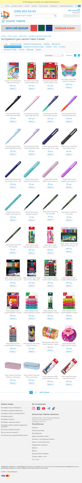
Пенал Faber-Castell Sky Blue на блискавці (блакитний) (32, 377)
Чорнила (47, 44)
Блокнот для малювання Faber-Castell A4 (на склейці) (13, 82)
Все (6, 44)
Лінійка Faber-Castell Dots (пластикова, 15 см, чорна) (69, 148)
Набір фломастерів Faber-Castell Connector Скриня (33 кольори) (50, 344)
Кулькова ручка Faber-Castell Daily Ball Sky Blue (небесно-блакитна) (13, 148)
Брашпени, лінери (10, 49)
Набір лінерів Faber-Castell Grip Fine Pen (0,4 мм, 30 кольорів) (13, 280)
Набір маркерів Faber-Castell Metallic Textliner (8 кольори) (13, 345)
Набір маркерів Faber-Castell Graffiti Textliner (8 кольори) (69, 280)
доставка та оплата (17, 6)
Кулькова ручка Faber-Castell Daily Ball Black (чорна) (13, 115)
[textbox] (34, 15)
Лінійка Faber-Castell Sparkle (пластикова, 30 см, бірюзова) (13, 214)
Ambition (49, 47)
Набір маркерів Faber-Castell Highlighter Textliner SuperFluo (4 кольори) (69, 312)
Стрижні (38, 49)
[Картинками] (75, 55)
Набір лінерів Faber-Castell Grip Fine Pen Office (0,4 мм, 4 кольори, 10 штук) (31, 280)
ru (76, 6)
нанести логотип (43, 6)
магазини (34, 6)
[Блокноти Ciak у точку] (41, 29)
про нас (7, 6)
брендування (53, 6)
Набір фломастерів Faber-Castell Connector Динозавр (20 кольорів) (31, 345)
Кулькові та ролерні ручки (33, 44)
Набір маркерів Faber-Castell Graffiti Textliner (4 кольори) (50, 280)
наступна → (46, 392)
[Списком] (79, 55)
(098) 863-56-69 (25, 11)
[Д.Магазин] (5, 15)
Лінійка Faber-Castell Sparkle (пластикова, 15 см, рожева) (50, 181)
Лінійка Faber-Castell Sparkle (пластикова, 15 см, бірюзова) (31, 181)
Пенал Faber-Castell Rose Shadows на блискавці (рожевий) (13, 377)
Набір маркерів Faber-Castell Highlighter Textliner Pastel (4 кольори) (31, 312)
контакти (27, 6)
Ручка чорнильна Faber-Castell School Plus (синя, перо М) (50, 378)
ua (79, 6)
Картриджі (30, 49)
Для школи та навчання (12, 47)
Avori (55, 47)
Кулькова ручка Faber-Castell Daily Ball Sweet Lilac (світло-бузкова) (31, 148)
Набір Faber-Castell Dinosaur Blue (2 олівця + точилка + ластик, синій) (32, 247)
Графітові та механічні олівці (34, 47)
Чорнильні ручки (16, 44)
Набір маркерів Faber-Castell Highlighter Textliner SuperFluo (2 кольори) (50, 312)
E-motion (62, 47)
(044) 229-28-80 (46, 466)
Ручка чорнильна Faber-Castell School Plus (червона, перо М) (69, 378)
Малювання (56, 44)
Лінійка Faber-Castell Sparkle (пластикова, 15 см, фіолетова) (69, 181)
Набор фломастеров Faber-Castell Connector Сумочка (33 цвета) (69, 345)
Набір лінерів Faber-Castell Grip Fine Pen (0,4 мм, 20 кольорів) (69, 245)
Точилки (21, 49)
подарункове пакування (66, 6)
